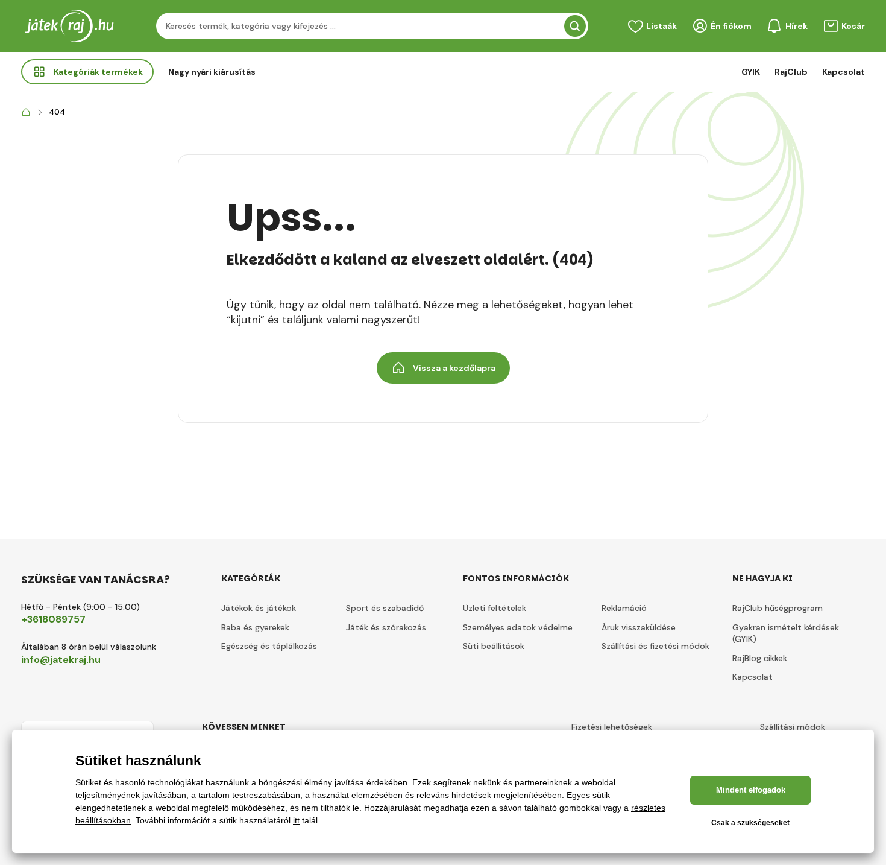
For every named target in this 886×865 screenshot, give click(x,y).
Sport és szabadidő (385, 608)
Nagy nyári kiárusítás (212, 71)
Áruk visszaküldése (639, 627)
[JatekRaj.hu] (26, 112)
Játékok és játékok (258, 608)
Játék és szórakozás (386, 627)
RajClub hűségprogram (777, 608)
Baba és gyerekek (255, 627)
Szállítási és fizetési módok (655, 646)
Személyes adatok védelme (518, 627)
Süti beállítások (493, 646)
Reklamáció (624, 608)
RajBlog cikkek (759, 658)
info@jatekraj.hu (61, 659)
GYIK (750, 71)
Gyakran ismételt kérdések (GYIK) (785, 633)
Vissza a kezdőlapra (454, 368)
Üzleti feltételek (494, 608)
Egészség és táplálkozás (269, 646)
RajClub (791, 71)
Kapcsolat (843, 71)
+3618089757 (53, 619)
